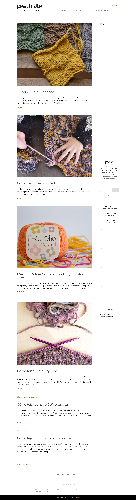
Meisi (78, 497)
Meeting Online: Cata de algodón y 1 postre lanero (50, 276)
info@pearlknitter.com (68, 484)
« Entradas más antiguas (23, 464)
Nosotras (51, 10)
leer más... (20, 107)
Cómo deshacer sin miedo (37, 183)
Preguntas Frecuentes (41, 491)
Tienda (75, 10)
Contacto (90, 10)
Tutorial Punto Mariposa (35, 92)
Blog (82, 10)
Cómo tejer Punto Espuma (37, 371)
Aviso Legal (37, 489)
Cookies (60, 489)
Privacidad (49, 489)
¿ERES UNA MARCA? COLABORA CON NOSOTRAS (109, 222)
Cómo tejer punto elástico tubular (43, 404)
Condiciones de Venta (75, 489)
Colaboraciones (64, 10)
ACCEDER (115, 5)
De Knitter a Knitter (103, 10)
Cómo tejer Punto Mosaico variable (44, 438)
